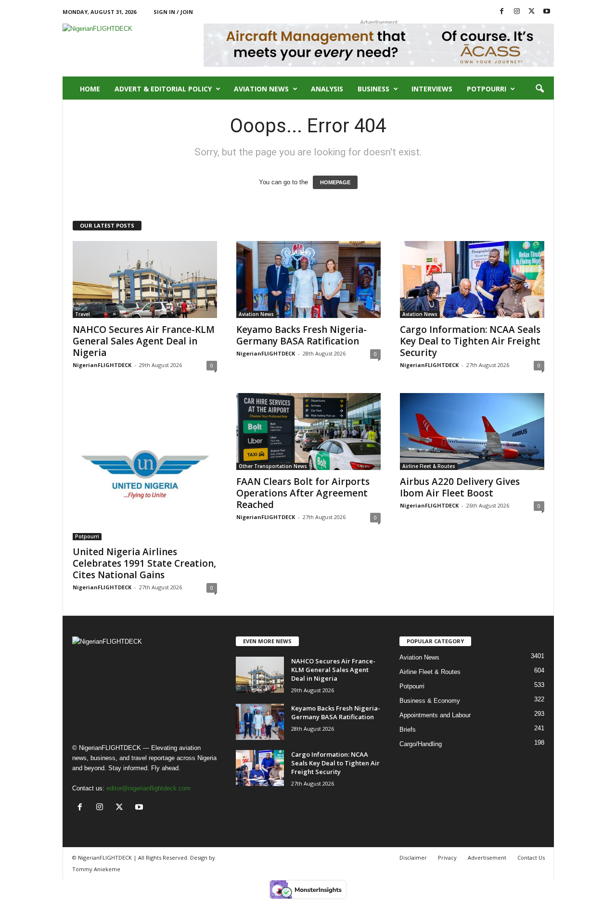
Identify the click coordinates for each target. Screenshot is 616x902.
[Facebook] (502, 12)
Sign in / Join (173, 11)
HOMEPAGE (335, 182)
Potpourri (486, 88)
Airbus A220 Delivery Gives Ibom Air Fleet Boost (460, 487)
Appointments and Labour (435, 715)
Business (373, 88)
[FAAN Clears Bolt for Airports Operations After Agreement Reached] (308, 431)
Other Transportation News (273, 466)
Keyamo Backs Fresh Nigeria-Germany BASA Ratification (301, 335)
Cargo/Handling (420, 744)
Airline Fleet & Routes (428, 466)
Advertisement (487, 857)
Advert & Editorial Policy (163, 88)
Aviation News (261, 88)
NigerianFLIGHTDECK (102, 364)
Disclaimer (413, 857)
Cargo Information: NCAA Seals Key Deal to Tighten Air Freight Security (470, 341)
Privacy (447, 857)
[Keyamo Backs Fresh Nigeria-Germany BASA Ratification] (308, 279)
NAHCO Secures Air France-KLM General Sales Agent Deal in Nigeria (144, 341)
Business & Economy (429, 700)
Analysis (327, 88)
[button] (539, 89)
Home (90, 88)
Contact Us (531, 857)
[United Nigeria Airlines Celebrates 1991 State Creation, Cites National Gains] (145, 466)
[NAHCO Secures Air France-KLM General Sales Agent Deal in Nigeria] (145, 279)
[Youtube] (546, 12)
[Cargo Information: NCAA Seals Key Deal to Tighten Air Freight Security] (472, 279)
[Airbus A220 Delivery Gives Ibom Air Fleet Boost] (472, 431)
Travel (82, 314)
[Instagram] (517, 12)
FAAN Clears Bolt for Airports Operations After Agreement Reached (303, 493)
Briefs (407, 729)
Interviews (431, 88)
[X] (532, 12)
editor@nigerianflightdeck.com (148, 788)
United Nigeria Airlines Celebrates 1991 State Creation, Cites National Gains (144, 563)
